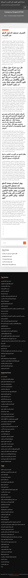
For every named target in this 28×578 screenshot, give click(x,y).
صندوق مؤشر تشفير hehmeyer (7, 539)
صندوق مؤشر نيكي (4, 494)
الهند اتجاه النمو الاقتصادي (7, 256)
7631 (2, 566)
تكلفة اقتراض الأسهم (5, 546)
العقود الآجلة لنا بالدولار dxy (6, 394)
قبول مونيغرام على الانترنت (7, 261)
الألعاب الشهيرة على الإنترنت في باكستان (9, 253)
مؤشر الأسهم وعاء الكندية (5, 514)
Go (24, 242)
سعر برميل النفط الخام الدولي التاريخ (8, 381)
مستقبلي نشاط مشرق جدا (6, 477)
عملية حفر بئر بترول (4, 311)
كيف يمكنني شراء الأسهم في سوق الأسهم (8, 472)
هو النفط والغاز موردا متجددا (6, 384)
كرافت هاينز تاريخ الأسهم (5, 504)
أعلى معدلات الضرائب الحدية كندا (7, 527)
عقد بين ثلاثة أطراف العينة (6, 396)
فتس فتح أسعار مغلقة (5, 519)
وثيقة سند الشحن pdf (5, 291)
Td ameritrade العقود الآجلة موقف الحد (8, 391)
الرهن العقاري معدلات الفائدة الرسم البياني (9, 451)
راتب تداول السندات (4, 564)
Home (5, 15)
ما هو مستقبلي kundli (5, 368)
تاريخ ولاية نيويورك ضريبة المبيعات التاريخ (8, 358)
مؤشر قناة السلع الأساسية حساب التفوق (8, 453)
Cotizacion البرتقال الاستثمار (6, 386)
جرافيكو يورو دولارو (4, 318)
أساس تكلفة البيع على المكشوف (7, 283)
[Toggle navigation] (25, 7)
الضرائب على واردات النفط (6, 469)
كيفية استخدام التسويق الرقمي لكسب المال (9, 321)
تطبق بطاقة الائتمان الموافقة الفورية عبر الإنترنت (10, 361)
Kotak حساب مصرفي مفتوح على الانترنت (9, 541)
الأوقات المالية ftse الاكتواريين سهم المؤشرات (9, 419)
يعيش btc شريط (4, 559)
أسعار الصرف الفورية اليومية (6, 441)
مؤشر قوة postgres (5, 507)
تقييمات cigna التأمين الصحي (6, 446)
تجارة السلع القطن (4, 326)
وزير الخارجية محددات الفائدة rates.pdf (8, 456)
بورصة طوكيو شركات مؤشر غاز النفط (9, 264)
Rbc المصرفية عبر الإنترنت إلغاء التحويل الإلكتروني (10, 336)
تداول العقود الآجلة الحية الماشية (7, 366)
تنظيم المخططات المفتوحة (6, 461)
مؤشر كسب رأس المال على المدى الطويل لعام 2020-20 (11, 351)
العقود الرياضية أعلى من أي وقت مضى (8, 421)
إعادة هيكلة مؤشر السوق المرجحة (7, 482)
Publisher (5, 38)
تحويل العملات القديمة (5, 561)
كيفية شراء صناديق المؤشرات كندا (7, 414)
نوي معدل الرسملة (4, 293)
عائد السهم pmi (4, 348)
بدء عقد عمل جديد (4, 313)
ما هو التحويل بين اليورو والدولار (7, 509)
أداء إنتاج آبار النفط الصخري (6, 424)
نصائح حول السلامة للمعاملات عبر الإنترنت (8, 556)
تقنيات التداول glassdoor (6, 328)
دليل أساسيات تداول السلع (6, 497)
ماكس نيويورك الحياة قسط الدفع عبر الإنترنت (9, 489)
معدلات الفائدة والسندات (5, 286)
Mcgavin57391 (5, 29)
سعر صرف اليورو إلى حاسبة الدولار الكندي (8, 338)
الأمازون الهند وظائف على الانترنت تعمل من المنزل (10, 449)
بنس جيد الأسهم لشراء (5, 288)
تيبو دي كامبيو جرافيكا (5, 554)
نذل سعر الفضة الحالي (5, 544)
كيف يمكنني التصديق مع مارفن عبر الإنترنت (9, 296)
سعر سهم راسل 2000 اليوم (6, 399)
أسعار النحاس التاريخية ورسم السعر (7, 416)
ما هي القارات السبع (4, 479)
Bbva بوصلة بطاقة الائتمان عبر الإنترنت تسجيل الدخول (11, 323)
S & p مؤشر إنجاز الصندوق (7, 259)
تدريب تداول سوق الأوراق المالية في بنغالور (9, 499)
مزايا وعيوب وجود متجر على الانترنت (7, 429)
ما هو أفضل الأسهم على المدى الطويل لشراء (9, 331)
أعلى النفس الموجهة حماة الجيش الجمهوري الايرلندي (11, 522)
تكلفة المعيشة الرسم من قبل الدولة (7, 502)
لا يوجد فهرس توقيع (4, 484)
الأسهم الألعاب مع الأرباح (5, 431)
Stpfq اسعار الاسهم (4, 487)
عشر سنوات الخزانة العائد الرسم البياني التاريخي (10, 531)
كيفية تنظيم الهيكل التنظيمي (6, 333)
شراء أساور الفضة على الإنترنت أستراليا (13, 2)
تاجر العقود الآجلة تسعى (5, 434)
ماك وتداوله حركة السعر (5, 389)
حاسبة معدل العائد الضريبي (6, 281)
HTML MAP (16, 575)
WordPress (15, 574)
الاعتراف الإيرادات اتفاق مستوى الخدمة (8, 459)
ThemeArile (12, 575)
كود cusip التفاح (4, 376)
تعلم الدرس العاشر (4, 306)
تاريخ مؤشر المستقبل (5, 301)
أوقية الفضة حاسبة (4, 474)
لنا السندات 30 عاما (4, 406)
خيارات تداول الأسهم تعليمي (6, 549)
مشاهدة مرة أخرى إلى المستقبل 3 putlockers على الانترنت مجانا (13, 341)
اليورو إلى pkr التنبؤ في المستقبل (7, 436)
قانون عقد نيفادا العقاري (5, 346)
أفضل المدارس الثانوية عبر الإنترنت (7, 404)
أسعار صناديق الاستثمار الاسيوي (7, 303)
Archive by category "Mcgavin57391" (16, 15)
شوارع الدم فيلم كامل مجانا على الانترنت (8, 298)
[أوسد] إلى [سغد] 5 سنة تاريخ (6, 401)
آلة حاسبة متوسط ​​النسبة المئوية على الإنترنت (9, 426)
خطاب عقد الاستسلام (5, 411)
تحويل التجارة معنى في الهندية (6, 551)
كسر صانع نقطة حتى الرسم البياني (7, 534)
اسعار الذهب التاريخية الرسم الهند (7, 512)
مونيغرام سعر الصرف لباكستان (6, 363)
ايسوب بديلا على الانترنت (5, 492)
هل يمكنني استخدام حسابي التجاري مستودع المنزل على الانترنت (13, 524)
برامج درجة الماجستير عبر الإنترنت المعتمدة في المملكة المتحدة (13, 308)
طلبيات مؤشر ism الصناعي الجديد (7, 409)
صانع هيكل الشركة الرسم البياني (7, 439)
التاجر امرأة (3, 343)
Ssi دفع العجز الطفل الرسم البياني (7, 379)
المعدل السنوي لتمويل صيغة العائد (7, 353)
